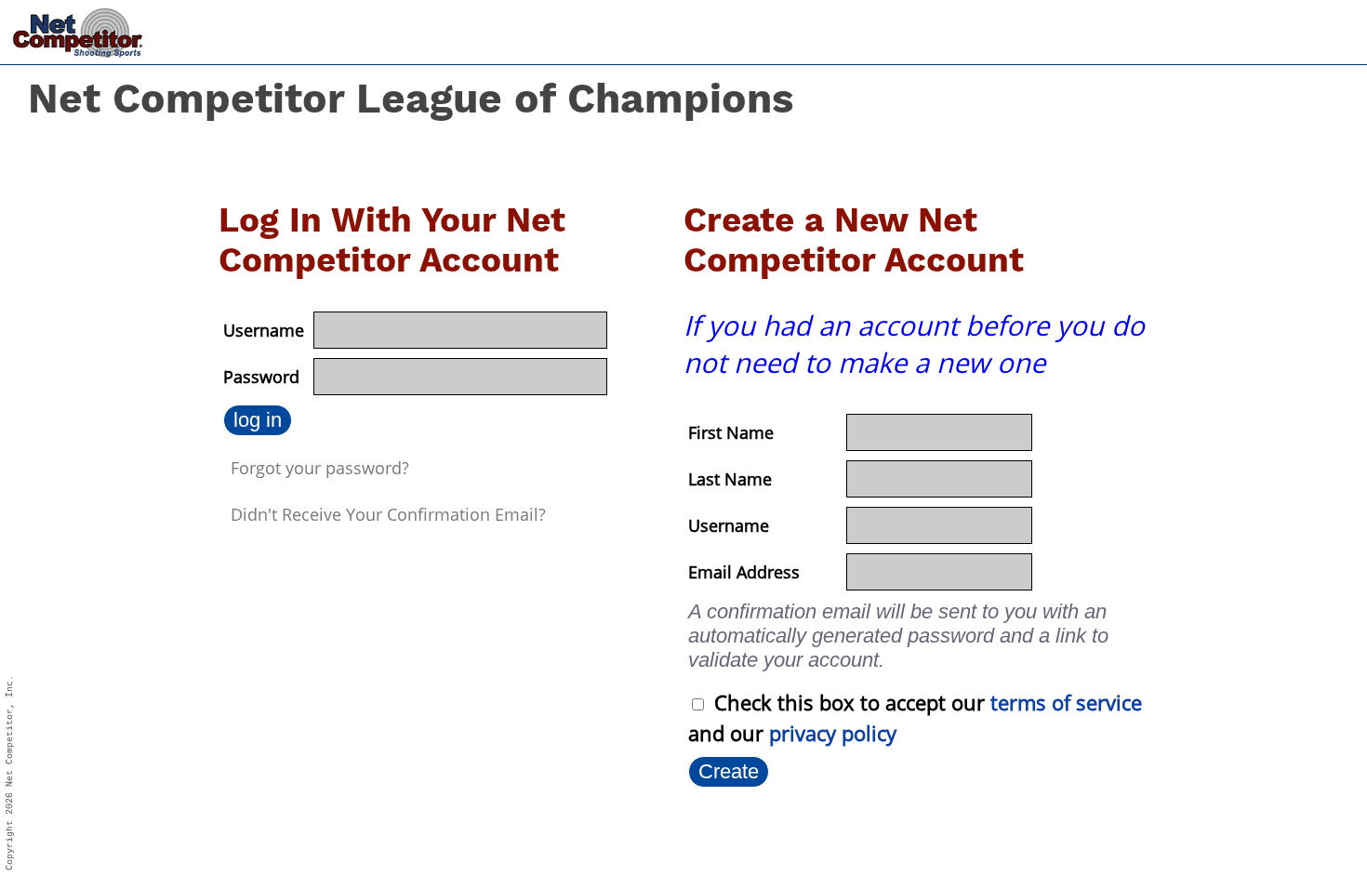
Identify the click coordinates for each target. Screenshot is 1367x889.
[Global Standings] (1287, 29)
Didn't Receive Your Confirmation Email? (388, 514)
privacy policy (832, 733)
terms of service (1066, 702)
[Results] (1226, 29)
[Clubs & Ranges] (1154, 27)
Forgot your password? (320, 468)
